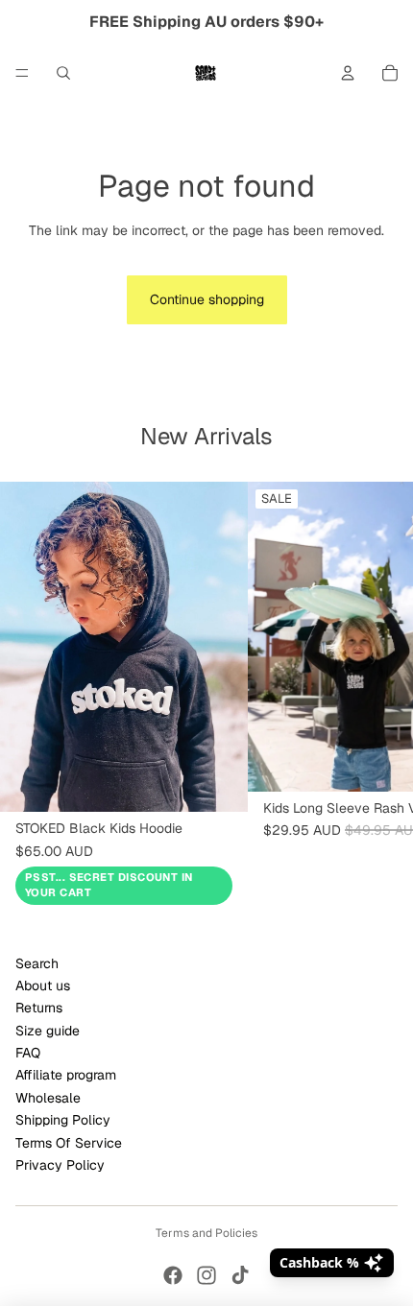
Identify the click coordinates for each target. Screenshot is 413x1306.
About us (42, 985)
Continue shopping (207, 299)
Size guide (47, 1030)
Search (37, 963)
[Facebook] (172, 1275)
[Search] (63, 73)
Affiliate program (65, 1074)
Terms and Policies (206, 1233)
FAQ (27, 1052)
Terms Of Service (68, 1143)
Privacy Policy (60, 1165)
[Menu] (22, 73)
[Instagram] (206, 1275)
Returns (38, 1007)
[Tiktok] (240, 1275)
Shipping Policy (62, 1119)
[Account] (348, 73)
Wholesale (48, 1097)
